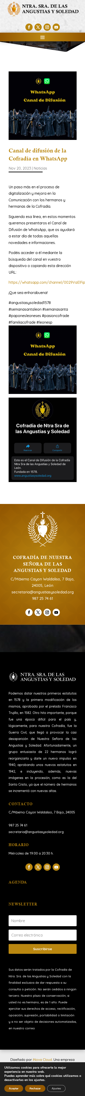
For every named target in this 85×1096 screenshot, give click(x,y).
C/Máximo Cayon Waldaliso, (31, 812)
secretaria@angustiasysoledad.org (43, 592)
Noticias (40, 168)
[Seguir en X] (38, 27)
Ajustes (56, 1088)
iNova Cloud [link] (42, 1059)
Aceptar (14, 1088)
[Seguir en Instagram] (47, 27)
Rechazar (35, 1088)
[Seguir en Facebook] (29, 27)
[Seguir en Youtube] (56, 27)
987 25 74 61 (42, 598)
